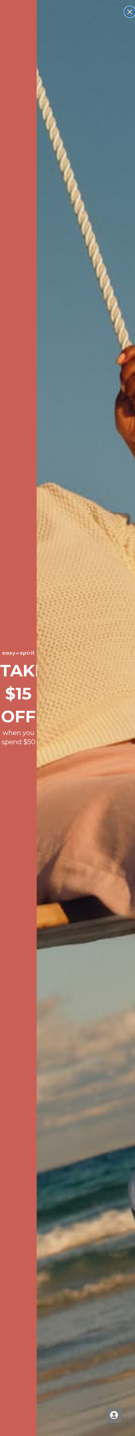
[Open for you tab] (114, 1415)
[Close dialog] (130, 12)
